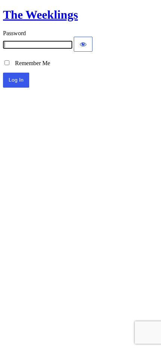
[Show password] (83, 44)
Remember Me (30, 63)
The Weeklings (40, 14)
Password (14, 33)
